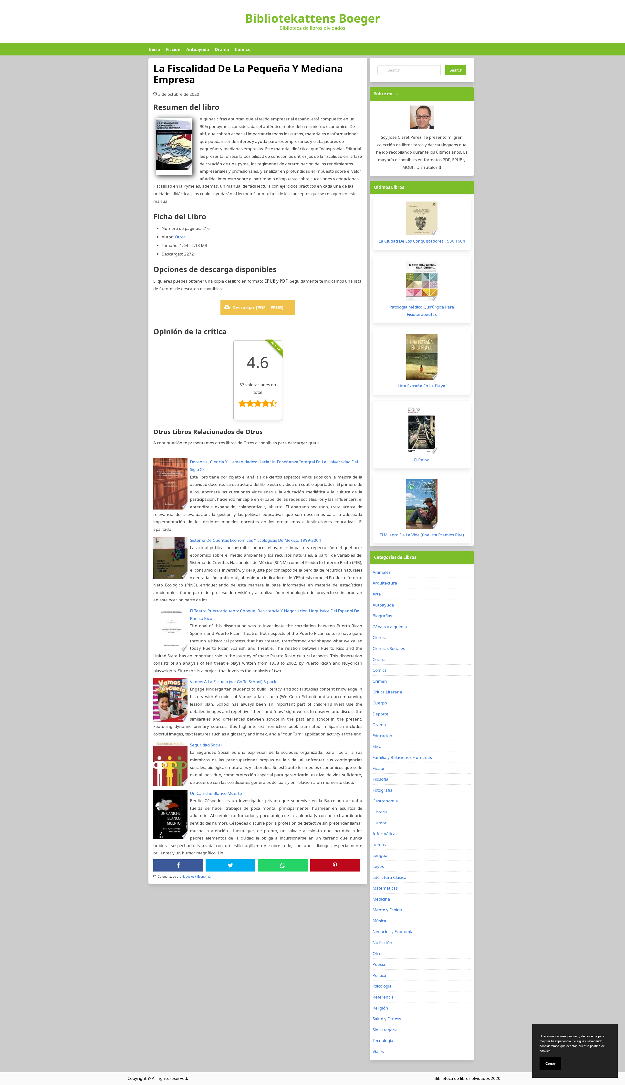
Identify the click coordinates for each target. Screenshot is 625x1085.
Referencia (383, 997)
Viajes (378, 1051)
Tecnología (383, 1040)
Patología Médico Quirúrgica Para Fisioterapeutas (421, 310)
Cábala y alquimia (390, 626)
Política (379, 975)
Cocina (379, 659)
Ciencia (380, 637)
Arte (377, 594)
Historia (380, 812)
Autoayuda (197, 49)
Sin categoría (385, 1029)
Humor (379, 823)
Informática (384, 833)
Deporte (380, 714)
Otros (180, 237)
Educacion (382, 735)
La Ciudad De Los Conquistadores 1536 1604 (422, 241)
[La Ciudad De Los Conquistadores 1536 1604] (421, 220)
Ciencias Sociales (389, 648)
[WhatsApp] (283, 865)
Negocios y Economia (196, 876)
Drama (222, 49)
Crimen (380, 681)
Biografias (382, 615)
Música (379, 921)
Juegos (379, 844)
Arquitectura (385, 583)
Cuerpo (380, 703)
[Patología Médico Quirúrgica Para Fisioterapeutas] (421, 282)
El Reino (421, 460)
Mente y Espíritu (388, 910)
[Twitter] (230, 865)
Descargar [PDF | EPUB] (257, 307)
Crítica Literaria (387, 692)
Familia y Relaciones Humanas (402, 757)
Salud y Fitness (387, 1018)
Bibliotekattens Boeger (312, 18)
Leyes (378, 866)
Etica (377, 746)
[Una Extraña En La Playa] (421, 358)
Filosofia (380, 779)
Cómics (242, 49)
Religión (380, 1008)
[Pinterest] (335, 865)
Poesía (379, 964)
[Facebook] (178, 865)
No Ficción (382, 942)
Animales (382, 572)
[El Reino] (421, 430)
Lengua (380, 855)
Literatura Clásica (389, 877)
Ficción (173, 49)
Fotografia (383, 790)
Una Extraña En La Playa (421, 386)
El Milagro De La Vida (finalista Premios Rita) (422, 535)
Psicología (382, 986)
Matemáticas (385, 888)
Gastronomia (385, 801)
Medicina (381, 899)
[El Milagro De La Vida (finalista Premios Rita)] (421, 505)
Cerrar (550, 1063)
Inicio (154, 49)
